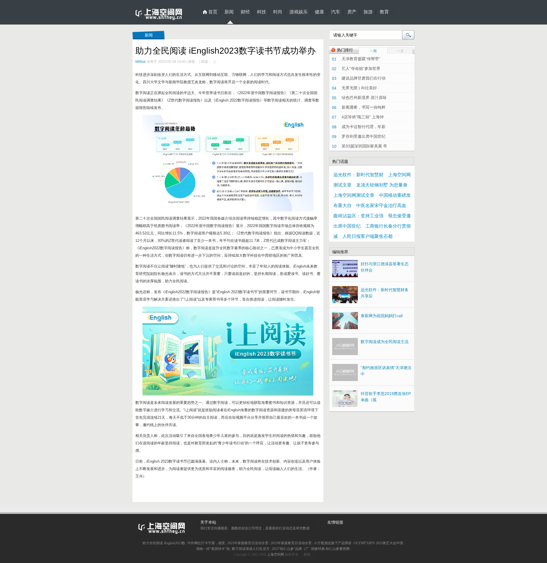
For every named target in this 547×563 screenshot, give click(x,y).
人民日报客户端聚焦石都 (367, 236)
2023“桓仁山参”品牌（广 (290, 549)
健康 (319, 12)
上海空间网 (275, 554)
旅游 (368, 12)
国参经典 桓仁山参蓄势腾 (330, 549)
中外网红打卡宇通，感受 (206, 543)
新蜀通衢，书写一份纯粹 (363, 107)
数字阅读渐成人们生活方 (251, 549)
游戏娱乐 (298, 12)
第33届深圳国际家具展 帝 (364, 146)
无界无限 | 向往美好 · (360, 88)
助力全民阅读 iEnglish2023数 (163, 543)
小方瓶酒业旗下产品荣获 (333, 543)
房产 (351, 12)
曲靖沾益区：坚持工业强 (358, 215)
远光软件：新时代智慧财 (358, 174)
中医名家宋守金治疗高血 (381, 205)
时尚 (277, 12)
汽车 (335, 12)
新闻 (229, 12)
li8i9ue (140, 62)
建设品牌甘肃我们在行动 (363, 78)
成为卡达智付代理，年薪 (363, 126)
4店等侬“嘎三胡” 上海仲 (363, 117)
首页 (212, 12)
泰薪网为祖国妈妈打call (382, 315)
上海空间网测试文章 (353, 195)
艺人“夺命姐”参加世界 (361, 68)
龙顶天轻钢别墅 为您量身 (381, 185)
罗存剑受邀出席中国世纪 (363, 136)
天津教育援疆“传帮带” (361, 58)
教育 (384, 12)
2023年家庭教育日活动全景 (247, 543)
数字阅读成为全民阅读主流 (385, 341)
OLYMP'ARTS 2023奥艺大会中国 (378, 543)
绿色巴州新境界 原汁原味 (364, 97)
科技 (261, 12)
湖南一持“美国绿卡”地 (213, 549)
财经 (245, 12)
